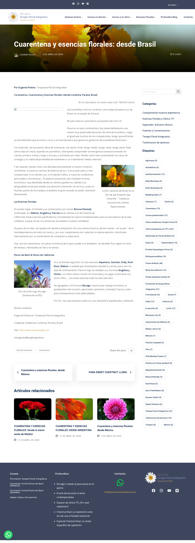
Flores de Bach (154, 263)
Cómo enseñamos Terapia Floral (161, 222)
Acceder (172, 4)
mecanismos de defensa (157, 322)
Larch (170, 308)
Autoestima (152, 167)
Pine (148, 349)
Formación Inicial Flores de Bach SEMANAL (27, 491)
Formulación (152, 294)
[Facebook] (73, 3)
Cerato (169, 201)
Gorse (172, 294)
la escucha (151, 308)
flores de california (155, 270)
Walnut (168, 424)
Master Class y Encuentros (23, 497)
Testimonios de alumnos (155, 142)
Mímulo (150, 335)
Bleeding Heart (153, 194)
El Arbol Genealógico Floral (159, 249)
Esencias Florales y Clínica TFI (158, 118)
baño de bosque (154, 187)
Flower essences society (157, 276)
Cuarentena (44, 350)
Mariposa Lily (153, 315)
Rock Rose (151, 383)
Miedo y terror (153, 328)
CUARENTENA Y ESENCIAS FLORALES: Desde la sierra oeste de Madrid (29, 430)
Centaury (151, 201)
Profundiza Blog (169, 17)
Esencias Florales (145, 17)
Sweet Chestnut (153, 404)
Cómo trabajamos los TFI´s (159, 229)
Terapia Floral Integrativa (156, 136)
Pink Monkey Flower (155, 356)
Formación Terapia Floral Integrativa (28, 479)
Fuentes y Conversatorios (156, 130)
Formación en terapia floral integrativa (157, 284)
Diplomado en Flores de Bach (159, 235)
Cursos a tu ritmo (121, 17)
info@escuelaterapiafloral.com (120, 492)
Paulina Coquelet (154, 342)
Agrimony (151, 160)
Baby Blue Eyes (153, 181)
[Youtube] (83, 3)
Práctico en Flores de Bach (158, 363)
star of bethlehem (154, 390)
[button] (8, 534)
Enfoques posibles (155, 256)
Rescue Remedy (153, 376)
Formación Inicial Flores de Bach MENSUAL (27, 484)
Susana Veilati (28, 54)
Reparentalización (155, 370)
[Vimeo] (88, 3)
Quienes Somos (73, 17)
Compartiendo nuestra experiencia (161, 112)
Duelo (149, 242)
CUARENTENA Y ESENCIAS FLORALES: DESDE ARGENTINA (74, 428)
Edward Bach (169, 242)
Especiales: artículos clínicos (157, 124)
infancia (167, 301)
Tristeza (150, 424)
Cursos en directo (96, 17)
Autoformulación (24, 350)
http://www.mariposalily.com (34, 330)
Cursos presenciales (156, 215)
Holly (149, 301)
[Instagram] (78, 3)
